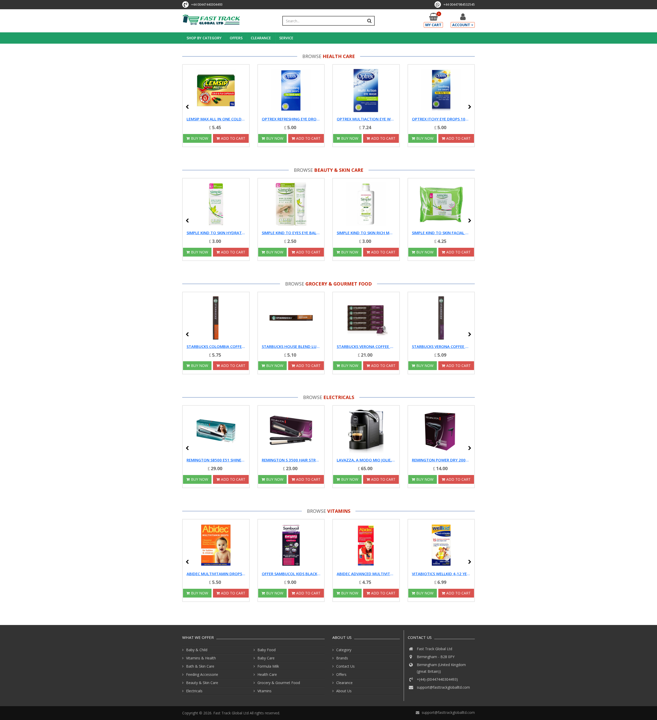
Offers (236, 37)
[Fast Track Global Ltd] (211, 20)
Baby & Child (196, 649)
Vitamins (338, 511)
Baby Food (266, 649)
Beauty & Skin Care (338, 170)
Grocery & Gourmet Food (338, 284)
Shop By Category (204, 37)
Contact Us (345, 666)
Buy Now (199, 138)
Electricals (338, 397)
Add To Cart (233, 138)
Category (343, 649)
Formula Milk (268, 666)
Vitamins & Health (201, 658)
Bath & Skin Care (200, 666)
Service (286, 37)
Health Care (339, 56)
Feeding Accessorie (202, 674)
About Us (344, 690)
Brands (342, 658)
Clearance (261, 37)
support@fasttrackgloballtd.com (443, 687)
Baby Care (266, 658)
